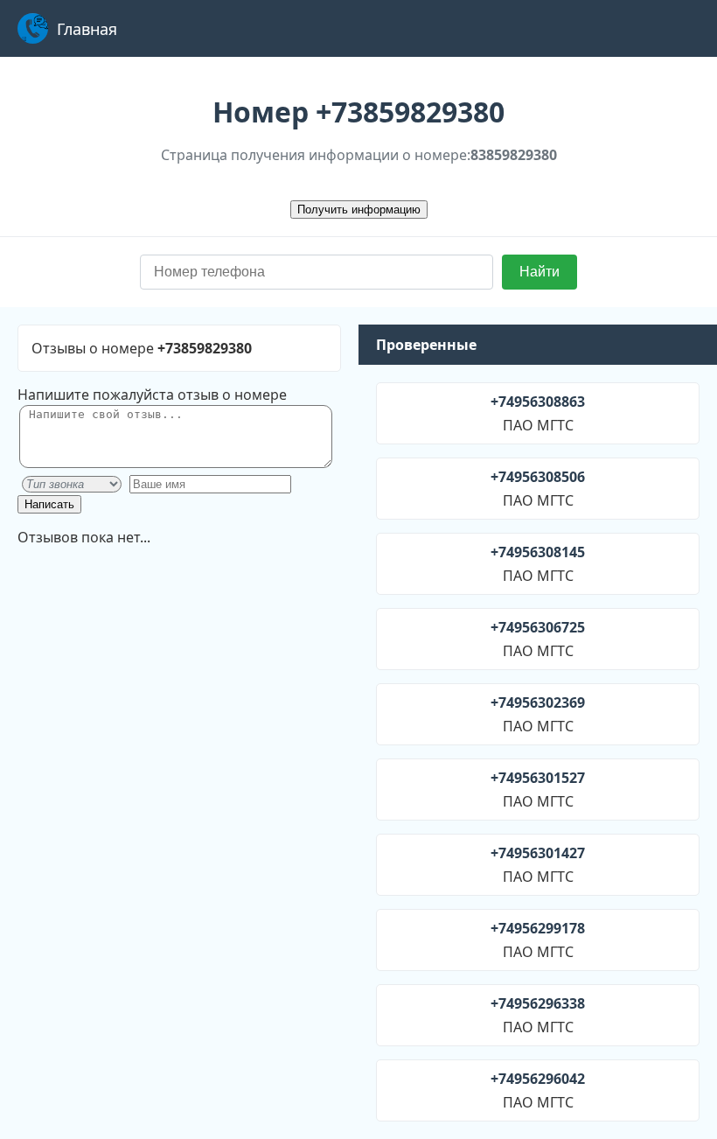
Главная (87, 28)
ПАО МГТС (538, 413)
